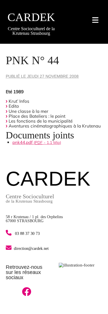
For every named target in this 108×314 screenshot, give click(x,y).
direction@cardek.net (31, 248)
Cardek (31, 17)
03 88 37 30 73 (27, 233)
